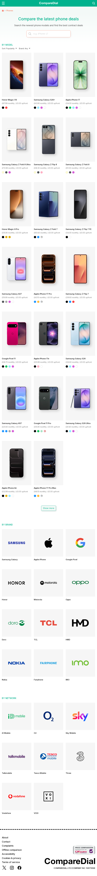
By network (9, 698)
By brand (7, 524)
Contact (6, 841)
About (5, 837)
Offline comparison (12, 850)
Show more (48, 508)
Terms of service (11, 862)
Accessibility (8, 854)
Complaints (8, 846)
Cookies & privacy (11, 858)
